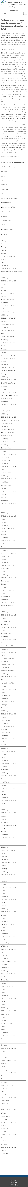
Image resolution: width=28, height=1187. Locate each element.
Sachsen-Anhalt (7, 220)
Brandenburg (6, 181)
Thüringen (5, 234)
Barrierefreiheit (13, 1186)
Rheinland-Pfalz (7, 212)
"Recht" (3, 143)
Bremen (4, 184)
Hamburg (5, 189)
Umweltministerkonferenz (15, 37)
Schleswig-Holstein (8, 229)
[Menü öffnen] (25, 13)
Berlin (4, 176)
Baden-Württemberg (8, 167)
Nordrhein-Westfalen (8, 207)
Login (5, 13)
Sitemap (13, 1184)
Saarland (4, 216)
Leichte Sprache (14, 10)
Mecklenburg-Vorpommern (10, 198)
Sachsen (4, 225)
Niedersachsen (6, 202)
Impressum (14, 1182)
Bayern (4, 171)
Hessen (4, 194)
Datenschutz (13, 1180)
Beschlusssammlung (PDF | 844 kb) (10, 156)
